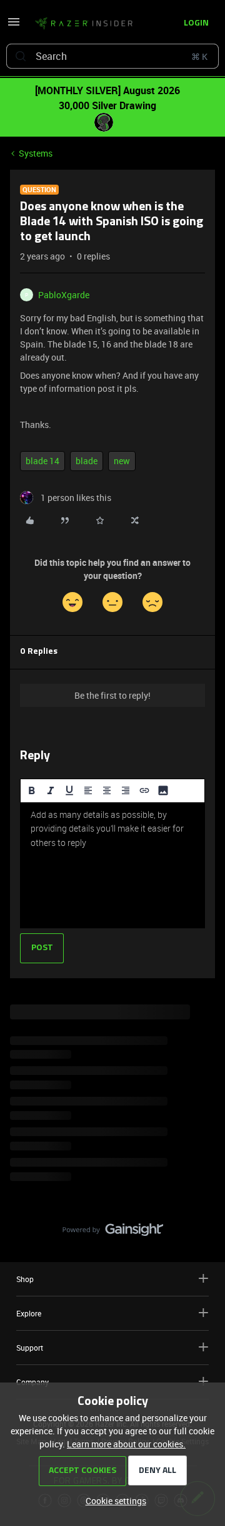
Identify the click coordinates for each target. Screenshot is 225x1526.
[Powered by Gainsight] (112, 1232)
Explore (28, 1313)
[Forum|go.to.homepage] (80, 24)
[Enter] (20, 56)
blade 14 (42, 461)
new (122, 461)
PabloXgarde (63, 295)
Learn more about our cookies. (126, 1444)
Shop (25, 1279)
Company (32, 1382)
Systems (35, 153)
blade (87, 461)
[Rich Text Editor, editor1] (112, 865)
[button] (13, 26)
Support (29, 1348)
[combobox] (112, 56)
